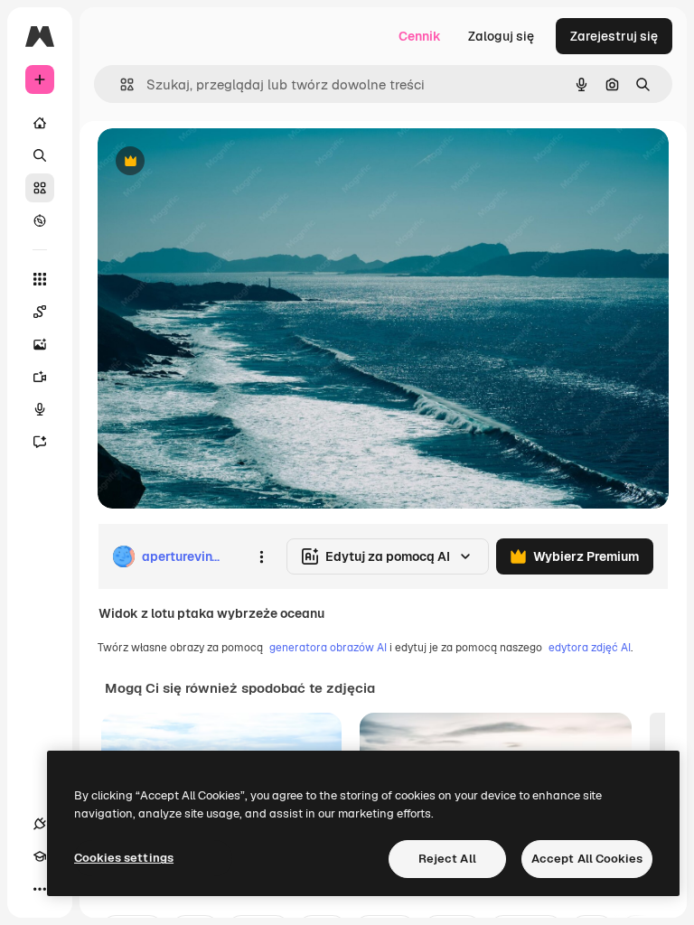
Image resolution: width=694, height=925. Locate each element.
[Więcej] (39, 888)
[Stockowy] (39, 187)
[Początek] (39, 122)
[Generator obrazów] (39, 344)
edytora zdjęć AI (590, 647)
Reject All (447, 858)
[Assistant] (39, 441)
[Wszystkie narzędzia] (39, 279)
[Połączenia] (39, 823)
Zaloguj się (501, 36)
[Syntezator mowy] (39, 409)
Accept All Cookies (586, 858)
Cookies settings (124, 857)
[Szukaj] (39, 155)
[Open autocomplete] (120, 84)
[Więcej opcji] (261, 556)
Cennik (420, 36)
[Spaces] (39, 311)
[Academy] (39, 856)
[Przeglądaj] (39, 220)
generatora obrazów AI (328, 647)
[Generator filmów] (39, 376)
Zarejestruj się (614, 36)
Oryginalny (222, 162)
